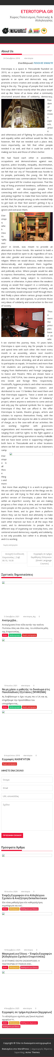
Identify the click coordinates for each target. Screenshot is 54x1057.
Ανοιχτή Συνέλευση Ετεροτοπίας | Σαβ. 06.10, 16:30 (13, 557)
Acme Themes (32, 1052)
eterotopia (28, 58)
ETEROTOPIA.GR (37, 11)
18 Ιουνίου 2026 (10, 891)
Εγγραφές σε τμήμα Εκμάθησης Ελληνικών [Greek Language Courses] (41, 558)
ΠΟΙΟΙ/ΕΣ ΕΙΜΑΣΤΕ (43, 63)
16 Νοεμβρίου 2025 (12, 950)
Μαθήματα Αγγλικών (29, 1023)
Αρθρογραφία (15, 635)
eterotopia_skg (29, 616)
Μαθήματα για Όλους (29, 909)
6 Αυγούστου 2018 (12, 755)
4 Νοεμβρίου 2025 (11, 1008)
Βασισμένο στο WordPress (15, 1048)
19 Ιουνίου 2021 (10, 685)
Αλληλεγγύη (14, 909)
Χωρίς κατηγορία (10, 545)
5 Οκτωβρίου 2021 (11, 616)
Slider (5, 635)
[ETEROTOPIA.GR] (4, 39)
